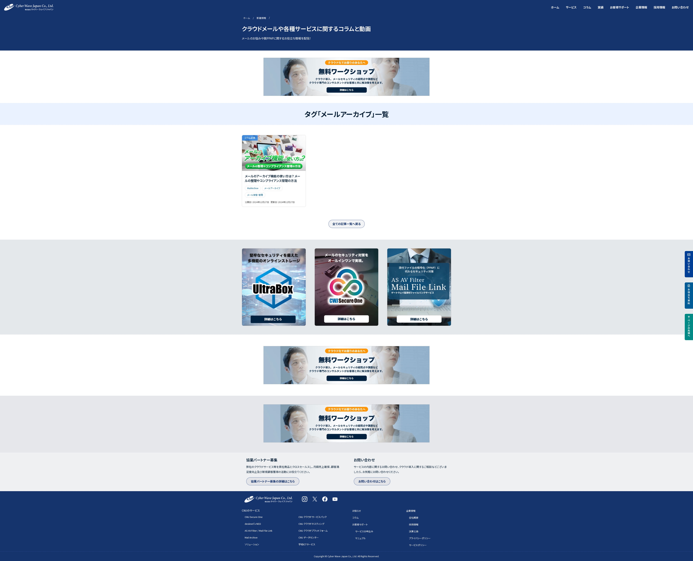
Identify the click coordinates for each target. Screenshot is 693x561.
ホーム (555, 7)
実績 (600, 7)
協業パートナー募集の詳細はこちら (273, 481)
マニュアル (360, 538)
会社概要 (413, 517)
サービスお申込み (364, 531)
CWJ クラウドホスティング (311, 523)
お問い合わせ (680, 7)
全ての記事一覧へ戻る (346, 224)
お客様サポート (619, 7)
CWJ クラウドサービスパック (312, 517)
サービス (571, 7)
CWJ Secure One (254, 517)
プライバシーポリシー (420, 538)
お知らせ (356, 510)
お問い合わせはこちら (372, 481)
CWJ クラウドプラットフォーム (313, 530)
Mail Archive (251, 537)
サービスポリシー (418, 545)
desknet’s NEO (253, 523)
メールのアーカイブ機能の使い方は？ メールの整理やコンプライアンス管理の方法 (272, 178)
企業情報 (641, 7)
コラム (587, 7)
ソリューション (252, 544)
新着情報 (261, 18)
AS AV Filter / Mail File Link (258, 530)
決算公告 (413, 531)
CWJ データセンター (308, 537)
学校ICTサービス (306, 544)
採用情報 (659, 7)
